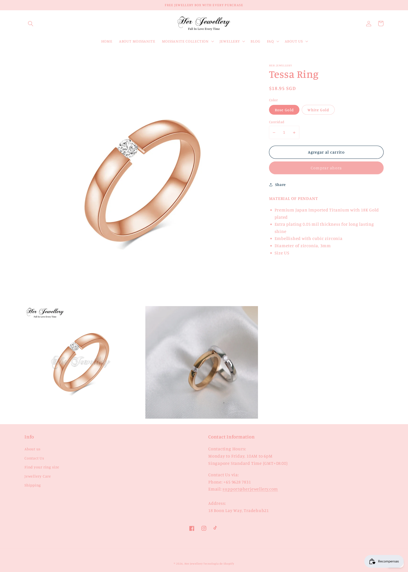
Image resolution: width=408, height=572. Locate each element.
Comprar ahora (326, 168)
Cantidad (277, 122)
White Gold (318, 109)
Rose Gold (284, 109)
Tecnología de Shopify (218, 563)
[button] (30, 23)
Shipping (32, 485)
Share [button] (280, 184)
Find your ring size (41, 467)
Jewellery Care (37, 476)
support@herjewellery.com (250, 489)
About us (32, 448)
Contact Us (34, 458)
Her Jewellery (193, 563)
